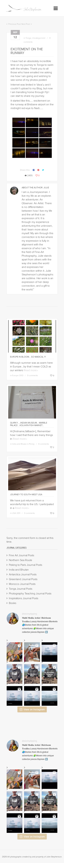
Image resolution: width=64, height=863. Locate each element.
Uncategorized (38, 38)
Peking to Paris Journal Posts (25, 565)
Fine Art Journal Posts (21, 555)
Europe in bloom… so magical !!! (28, 356)
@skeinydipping (29, 613)
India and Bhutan (19, 569)
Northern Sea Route (20, 560)
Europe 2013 (17, 375)
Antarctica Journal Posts (23, 574)
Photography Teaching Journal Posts (30, 593)
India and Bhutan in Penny (23, 444)
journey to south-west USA (26, 494)
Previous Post (14, 24)
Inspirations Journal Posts (23, 598)
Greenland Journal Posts (23, 579)
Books (12, 603)
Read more (30, 370)
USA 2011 (16, 513)
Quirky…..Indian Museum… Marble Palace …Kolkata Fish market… (28, 424)
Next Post (25, 24)
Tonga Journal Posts (20, 589)
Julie (46, 187)
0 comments (32, 375)
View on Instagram (34, 709)
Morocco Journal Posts (22, 584)
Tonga (28, 38)
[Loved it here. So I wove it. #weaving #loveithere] (32, 696)
